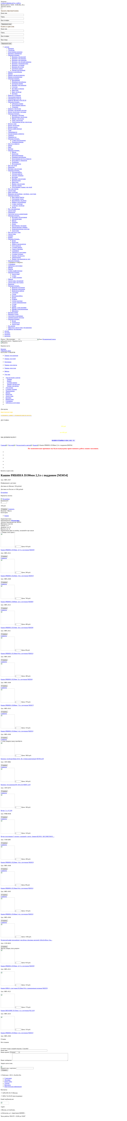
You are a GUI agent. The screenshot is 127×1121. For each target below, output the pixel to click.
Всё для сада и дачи (14, 232)
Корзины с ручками (18, 65)
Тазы (9, 130)
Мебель (10, 279)
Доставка (7, 1080)
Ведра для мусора (13, 125)
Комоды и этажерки (14, 95)
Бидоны (10, 149)
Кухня (14, 321)
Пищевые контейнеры (19, 82)
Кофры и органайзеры (19, 202)
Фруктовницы (16, 164)
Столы (14, 294)
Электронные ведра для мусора (22, 122)
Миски (14, 152)
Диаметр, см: (5, 527)
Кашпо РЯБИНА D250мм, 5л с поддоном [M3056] (17, 679)
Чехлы (14, 207)
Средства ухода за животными (18, 214)
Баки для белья (16, 92)
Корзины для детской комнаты (21, 62)
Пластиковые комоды (19, 105)
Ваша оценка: (5, 1052)
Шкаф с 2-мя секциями (19, 307)
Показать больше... (14, 55)
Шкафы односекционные (20, 309)
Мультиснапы (16, 180)
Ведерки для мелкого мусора (17, 110)
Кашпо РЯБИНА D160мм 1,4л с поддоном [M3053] (17, 731)
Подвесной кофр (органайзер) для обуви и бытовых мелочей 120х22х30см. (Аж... (26, 940)
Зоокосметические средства (20, 229)
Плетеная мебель (17, 296)
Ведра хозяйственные (15, 129)
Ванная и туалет (13, 314)
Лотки (14, 224)
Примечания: (5, 530)
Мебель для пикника (14, 329)
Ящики (10, 73)
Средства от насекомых (15, 316)
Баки (9, 147)
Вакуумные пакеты (18, 197)
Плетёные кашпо (17, 68)
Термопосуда (12, 137)
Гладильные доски (18, 199)
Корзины (11, 48)
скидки (6, 331)
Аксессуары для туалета (15, 282)
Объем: (3, 525)
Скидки (6, 1083)
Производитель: (6, 520)
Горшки (10, 235)
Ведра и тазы (12, 124)
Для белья (11, 50)
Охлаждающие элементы (16, 134)
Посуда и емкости (13, 144)
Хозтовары (7, 362)
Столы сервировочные (19, 302)
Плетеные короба (17, 83)
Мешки (10, 267)
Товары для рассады (18, 256)
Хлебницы (15, 162)
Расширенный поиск (49, 339)
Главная (3, 445)
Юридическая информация (13, 1086)
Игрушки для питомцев (19, 217)
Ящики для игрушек (18, 184)
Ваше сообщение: (6, 1060)
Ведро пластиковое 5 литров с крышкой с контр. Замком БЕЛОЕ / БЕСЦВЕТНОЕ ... (27, 836)
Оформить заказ (6, 351)
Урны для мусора (17, 120)
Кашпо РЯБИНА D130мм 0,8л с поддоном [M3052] (17, 653)
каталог (6, 47)
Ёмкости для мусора (14, 108)
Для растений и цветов (13, 377)
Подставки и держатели (19, 160)
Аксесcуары (12, 210)
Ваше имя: (4, 1050)
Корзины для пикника (19, 58)
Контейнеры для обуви (19, 200)
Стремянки (15, 251)
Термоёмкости (12, 132)
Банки (10, 145)
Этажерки (15, 107)
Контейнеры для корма (19, 225)
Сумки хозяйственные (15, 271)
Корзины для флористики (20, 63)
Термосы (11, 135)
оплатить (7, 334)
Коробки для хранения (19, 85)
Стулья (14, 304)
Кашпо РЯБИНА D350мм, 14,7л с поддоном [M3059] (17, 550)
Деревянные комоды (14, 98)
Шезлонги (15, 311)
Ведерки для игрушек (15, 169)
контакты (7, 336)
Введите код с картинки (8, 1068)
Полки (14, 297)
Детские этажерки (17, 175)
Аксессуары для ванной (15, 281)
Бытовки (14, 93)
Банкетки (11, 284)
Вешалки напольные (18, 289)
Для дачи (7, 374)
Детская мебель (17, 172)
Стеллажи (15, 292)
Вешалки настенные (18, 287)
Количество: (5, 500)
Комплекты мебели (18, 291)
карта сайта (15, 3)
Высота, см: (4, 529)
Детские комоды (17, 174)
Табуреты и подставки (19, 252)
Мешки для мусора (18, 118)
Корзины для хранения (19, 60)
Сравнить (11, 509)
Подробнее (4, 492)
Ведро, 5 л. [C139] (6, 810)
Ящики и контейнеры (15, 72)
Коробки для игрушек (19, 179)
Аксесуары (15, 230)
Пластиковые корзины (15, 52)
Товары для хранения (11, 355)
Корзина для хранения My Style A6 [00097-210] (15, 784)
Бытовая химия (13, 312)
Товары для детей (10, 358)
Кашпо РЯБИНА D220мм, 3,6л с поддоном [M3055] (17, 576)
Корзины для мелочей (19, 57)
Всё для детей (12, 165)
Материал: (4, 524)
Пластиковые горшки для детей (22, 187)
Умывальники (16, 257)
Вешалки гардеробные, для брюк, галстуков (22, 194)
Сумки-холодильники (19, 140)
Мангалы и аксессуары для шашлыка (20, 327)
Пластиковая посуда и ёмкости (21, 159)
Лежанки (15, 222)
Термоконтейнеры (17, 142)
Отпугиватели (16, 246)
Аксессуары (12, 190)
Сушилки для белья (18, 205)
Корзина (3, 349)
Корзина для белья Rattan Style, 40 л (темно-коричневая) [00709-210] (22, 759)
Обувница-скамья (17, 103)
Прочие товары (17, 185)
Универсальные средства (16, 317)
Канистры (15, 154)
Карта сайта (8, 1081)
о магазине (5, 3)
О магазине (8, 1078)
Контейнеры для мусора (19, 117)
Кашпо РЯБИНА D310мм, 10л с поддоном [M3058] (17, 627)
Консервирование (17, 155)
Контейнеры (16, 80)
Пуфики (14, 299)
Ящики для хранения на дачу (21, 259)
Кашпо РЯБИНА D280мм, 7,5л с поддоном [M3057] (17, 705)
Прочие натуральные (18, 70)
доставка (7, 332)
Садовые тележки (17, 254)
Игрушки (15, 177)
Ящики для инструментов (16, 75)
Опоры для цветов (13, 386)
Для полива (9, 387)
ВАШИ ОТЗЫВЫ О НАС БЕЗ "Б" (63, 440)
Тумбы (14, 306)
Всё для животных (14, 209)
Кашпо (10, 237)
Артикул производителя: (8, 522)
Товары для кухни (10, 368)
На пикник (11, 326)
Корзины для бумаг (18, 115)
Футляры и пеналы (18, 88)
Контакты (7, 1085)
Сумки (14, 276)
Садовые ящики (17, 247)
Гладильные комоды (14, 97)
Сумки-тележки (17, 277)
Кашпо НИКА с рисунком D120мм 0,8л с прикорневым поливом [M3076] (24, 988)
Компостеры (10, 399)
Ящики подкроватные (15, 77)
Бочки (14, 240)
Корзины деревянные (15, 53)
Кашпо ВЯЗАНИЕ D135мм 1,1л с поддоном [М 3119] (18, 1010)
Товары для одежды (10, 365)
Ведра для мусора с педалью (17, 112)
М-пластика (15, 520)
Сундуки (15, 87)
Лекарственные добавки (19, 227)
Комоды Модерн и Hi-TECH (17, 100)
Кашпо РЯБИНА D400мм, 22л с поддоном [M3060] (17, 601)
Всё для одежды (13, 189)
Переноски (11, 212)
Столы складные (17, 301)
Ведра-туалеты (13, 127)
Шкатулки (15, 90)
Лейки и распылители (19, 244)
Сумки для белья (17, 204)
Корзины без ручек (18, 67)
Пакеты (10, 269)
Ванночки (11, 167)
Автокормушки (17, 219)
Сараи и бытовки (17, 249)
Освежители (16, 322)
